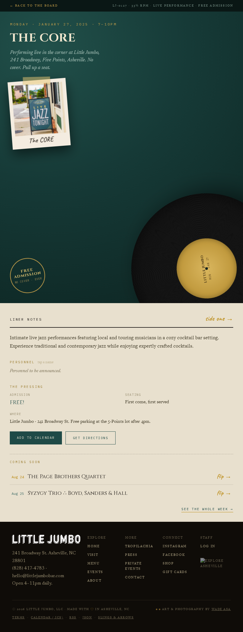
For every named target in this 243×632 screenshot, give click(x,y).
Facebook (174, 554)
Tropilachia (139, 546)
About (94, 580)
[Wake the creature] (158, 609)
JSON (87, 617)
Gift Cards (175, 571)
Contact (135, 577)
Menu (93, 563)
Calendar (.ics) (47, 617)
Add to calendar (36, 438)
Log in (207, 546)
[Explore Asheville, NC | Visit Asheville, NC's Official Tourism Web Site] (215, 563)
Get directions (90, 438)
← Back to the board (34, 5)
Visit (92, 554)
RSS (72, 617)
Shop (168, 563)
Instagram (175, 546)
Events (95, 571)
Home (93, 546)
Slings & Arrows (116, 617)
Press (131, 554)
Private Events (133, 566)
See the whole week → (207, 509)
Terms (18, 617)
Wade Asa (221, 609)
